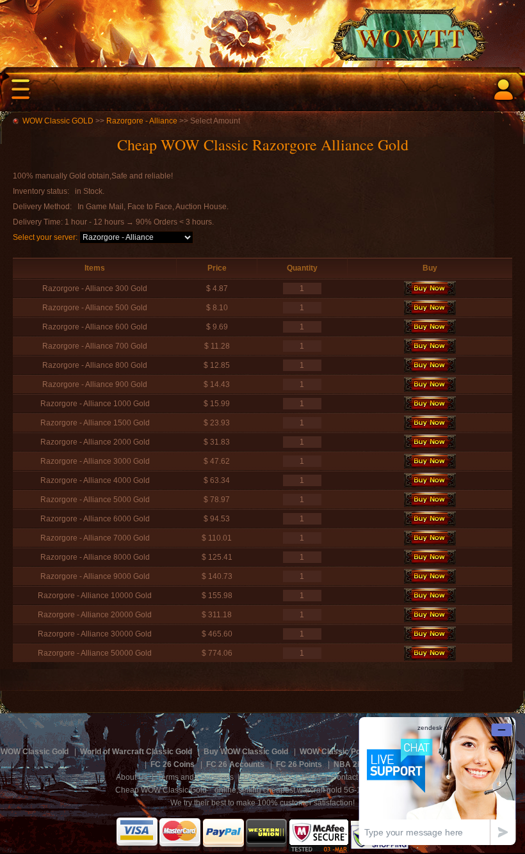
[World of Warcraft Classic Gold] (262, 30)
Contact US (351, 777)
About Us (132, 777)
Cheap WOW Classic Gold (161, 790)
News (311, 777)
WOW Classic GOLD (57, 120)
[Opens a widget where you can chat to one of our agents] (437, 781)
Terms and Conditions (196, 777)
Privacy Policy (267, 777)
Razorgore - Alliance (141, 120)
